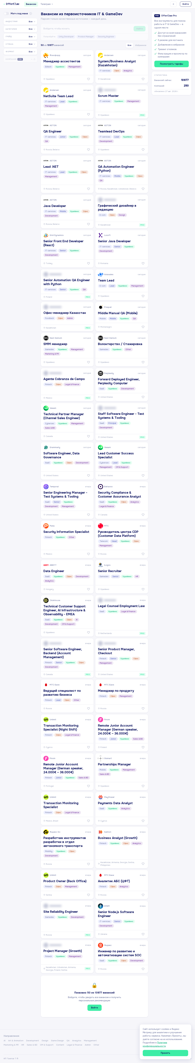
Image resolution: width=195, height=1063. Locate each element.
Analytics (76, 1040)
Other (96, 1045)
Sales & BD (32, 1045)
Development (32, 1040)
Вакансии (31, 4)
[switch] (6, 13)
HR (22, 1045)
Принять (165, 1053)
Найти (139, 28)
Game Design (57, 1040)
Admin (88, 1045)
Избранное (140, 45)
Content (60, 1045)
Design (45, 1040)
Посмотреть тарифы (171, 64)
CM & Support (46, 1045)
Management (90, 1040)
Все (129, 45)
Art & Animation (15, 1040)
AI (4, 1040)
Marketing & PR (11, 1045)
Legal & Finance (74, 1045)
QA (68, 1040)
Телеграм (46, 4)
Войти (186, 4)
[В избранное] (88, 79)
